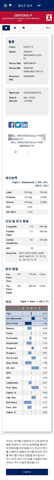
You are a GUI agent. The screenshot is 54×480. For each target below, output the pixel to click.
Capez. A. (11, 392)
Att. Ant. (10, 368)
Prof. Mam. (12, 387)
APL (8, 378)
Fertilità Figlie (10, 233)
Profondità (11, 338)
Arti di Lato (12, 358)
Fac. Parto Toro (9, 277)
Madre (12, 51)
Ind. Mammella (13, 318)
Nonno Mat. (15, 63)
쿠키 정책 (11, 458)
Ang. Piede (12, 363)
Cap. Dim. (11, 397)
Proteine (10, 197)
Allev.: (33, 301)
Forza (9, 333)
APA (8, 373)
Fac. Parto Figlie (9, 289)
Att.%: (42, 301)
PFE (8, 207)
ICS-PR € (11, 212)
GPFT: (38, 185)
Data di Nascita (13, 99)
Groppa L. (11, 353)
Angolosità (12, 343)
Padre (12, 47)
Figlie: (15, 182)
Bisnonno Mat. (14, 78)
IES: (40, 182)
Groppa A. (11, 348)
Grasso (10, 202)
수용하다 (27, 472)
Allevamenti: (28, 182)
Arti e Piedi (12, 323)
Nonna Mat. (15, 68)
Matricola (14, 92)
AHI (8, 248)
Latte (9, 192)
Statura (10, 328)
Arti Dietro (11, 402)
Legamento (12, 382)
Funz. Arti (11, 407)
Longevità (11, 226)
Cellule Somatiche (12, 242)
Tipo (8, 313)
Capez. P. (11, 412)
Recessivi (11, 253)
